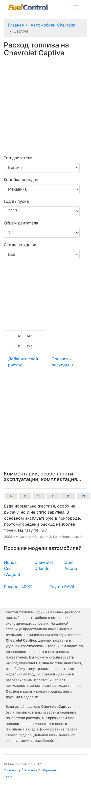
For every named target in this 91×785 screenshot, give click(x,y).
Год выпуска (16, 201)
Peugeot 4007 (17, 586)
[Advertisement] (45, 106)
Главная (16, 25)
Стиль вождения (20, 244)
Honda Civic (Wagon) (12, 568)
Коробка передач (21, 179)
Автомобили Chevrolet (53, 25)
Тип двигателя (18, 157)
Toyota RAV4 (62, 586)
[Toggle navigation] (76, 7)
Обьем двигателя (21, 222)
